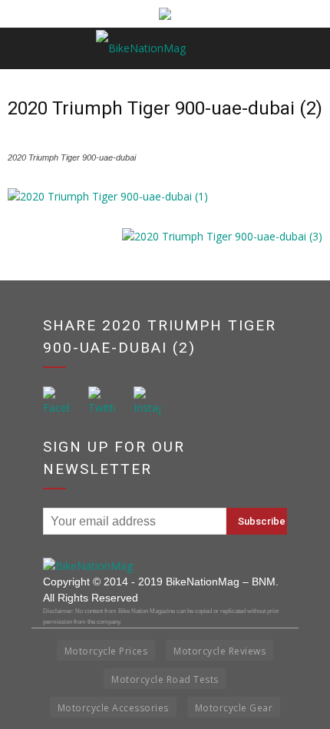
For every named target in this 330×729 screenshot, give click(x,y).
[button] (308, 48)
